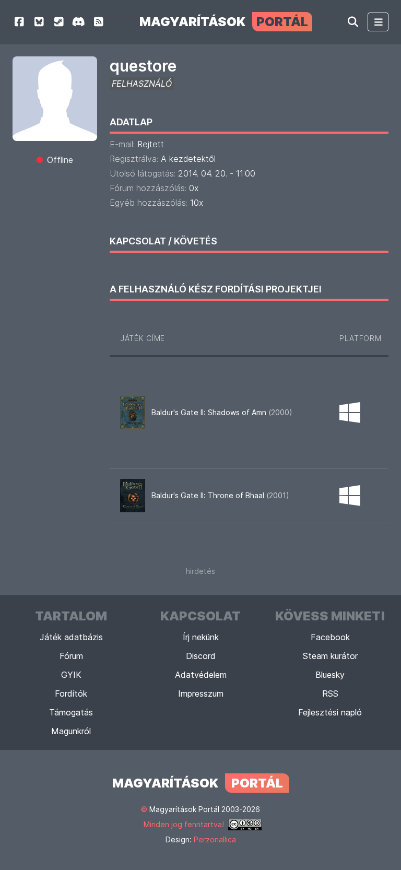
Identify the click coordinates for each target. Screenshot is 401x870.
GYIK (71, 674)
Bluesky (330, 674)
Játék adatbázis (71, 637)
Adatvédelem (201, 674)
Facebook (330, 637)
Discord (201, 656)
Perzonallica (215, 839)
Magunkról (71, 731)
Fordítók (71, 693)
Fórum (71, 656)
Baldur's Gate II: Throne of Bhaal (220, 495)
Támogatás (71, 712)
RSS (330, 693)
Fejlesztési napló (330, 712)
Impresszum (200, 693)
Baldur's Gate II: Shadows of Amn (221, 412)
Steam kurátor (330, 656)
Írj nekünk (201, 637)
